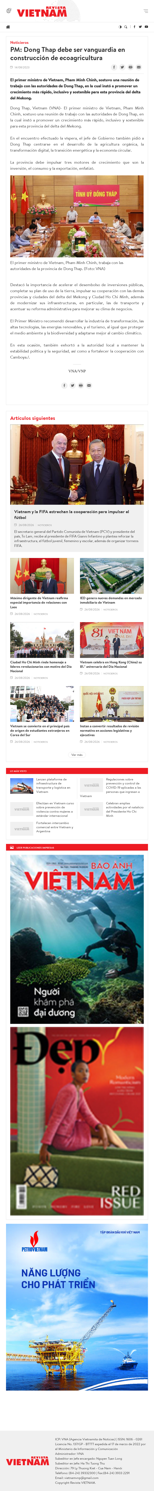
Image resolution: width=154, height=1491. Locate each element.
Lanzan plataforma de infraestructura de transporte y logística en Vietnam (53, 785)
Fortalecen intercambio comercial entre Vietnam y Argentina (54, 827)
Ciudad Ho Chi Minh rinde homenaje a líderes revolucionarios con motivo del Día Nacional (41, 666)
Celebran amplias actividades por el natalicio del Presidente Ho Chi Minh (125, 809)
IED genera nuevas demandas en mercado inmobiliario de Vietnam (111, 600)
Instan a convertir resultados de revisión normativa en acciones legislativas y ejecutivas (109, 730)
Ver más (77, 754)
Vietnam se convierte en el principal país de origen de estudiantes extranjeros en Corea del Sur (40, 730)
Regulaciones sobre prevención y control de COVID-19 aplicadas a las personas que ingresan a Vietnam (110, 787)
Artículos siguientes (32, 417)
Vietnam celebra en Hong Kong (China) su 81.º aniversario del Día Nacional (111, 664)
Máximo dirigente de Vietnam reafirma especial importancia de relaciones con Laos (39, 602)
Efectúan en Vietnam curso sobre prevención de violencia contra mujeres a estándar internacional (55, 809)
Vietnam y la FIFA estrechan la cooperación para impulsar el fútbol (71, 514)
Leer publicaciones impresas (35, 847)
